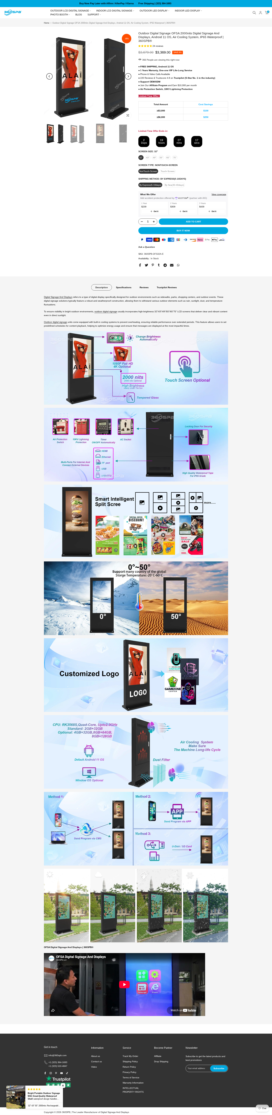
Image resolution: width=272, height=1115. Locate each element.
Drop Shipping (161, 1061)
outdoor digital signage (105, 311)
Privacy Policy (129, 1072)
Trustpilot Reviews (167, 287)
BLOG (78, 14)
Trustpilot (179, 78)
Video (94, 1067)
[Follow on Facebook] (45, 1073)
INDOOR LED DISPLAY (187, 10)
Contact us (96, 1061)
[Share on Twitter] (146, 265)
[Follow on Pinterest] (56, 1073)
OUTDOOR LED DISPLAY (153, 10)
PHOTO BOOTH (59, 14)
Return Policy (129, 1067)
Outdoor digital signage (55, 322)
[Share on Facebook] (140, 265)
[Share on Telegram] (165, 265)
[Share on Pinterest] (152, 264)
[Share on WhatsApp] (178, 265)
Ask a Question (146, 247)
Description (101, 287)
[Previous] (49, 76)
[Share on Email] (171, 265)
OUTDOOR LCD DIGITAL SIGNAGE (69, 10)
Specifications (123, 287)
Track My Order (130, 1056)
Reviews (144, 287)
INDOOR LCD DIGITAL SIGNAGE (114, 10)
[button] (145, 46)
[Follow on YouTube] (61, 1073)
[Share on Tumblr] (158, 264)
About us (95, 1056)
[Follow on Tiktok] (67, 1073)
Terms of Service (131, 1077)
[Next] (128, 76)
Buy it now (183, 230)
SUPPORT (93, 14)
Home (46, 23)
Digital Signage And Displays (58, 297)
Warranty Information (133, 1082)
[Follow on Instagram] (51, 1073)
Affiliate (157, 1056)
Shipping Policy (130, 1061)
